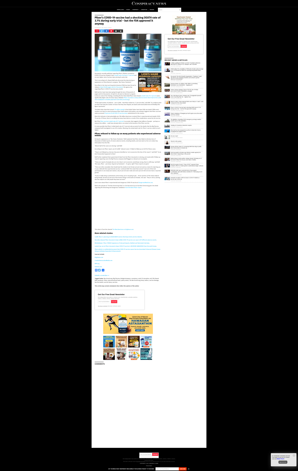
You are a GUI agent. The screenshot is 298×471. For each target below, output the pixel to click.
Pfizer (105, 280)
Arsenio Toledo (108, 27)
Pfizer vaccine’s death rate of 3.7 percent (112, 121)
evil (151, 278)
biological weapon (125, 278)
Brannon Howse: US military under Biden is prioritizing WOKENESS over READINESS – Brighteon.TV (184, 84)
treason (152, 9)
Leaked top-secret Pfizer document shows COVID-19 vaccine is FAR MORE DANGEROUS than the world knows (125, 246)
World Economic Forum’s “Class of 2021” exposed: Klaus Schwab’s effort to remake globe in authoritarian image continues (187, 165)
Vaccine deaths (99, 282)
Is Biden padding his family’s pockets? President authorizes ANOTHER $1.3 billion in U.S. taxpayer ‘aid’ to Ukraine (185, 63)
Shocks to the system (176, 141)
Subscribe (183, 469)
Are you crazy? (174, 136)
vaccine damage (154, 280)
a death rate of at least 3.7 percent (124, 75)
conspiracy (135, 9)
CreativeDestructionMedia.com (103, 260)
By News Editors (179, 92)
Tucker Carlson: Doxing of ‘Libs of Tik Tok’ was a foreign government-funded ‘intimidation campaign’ (184, 90)
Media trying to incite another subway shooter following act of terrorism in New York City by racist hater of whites (186, 159)
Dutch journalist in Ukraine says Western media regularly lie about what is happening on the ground (186, 153)
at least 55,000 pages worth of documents (111, 87)
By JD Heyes (178, 66)
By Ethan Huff (178, 80)
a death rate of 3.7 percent (148, 96)
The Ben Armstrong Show (136, 280)
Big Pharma (116, 278)
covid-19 (140, 278)
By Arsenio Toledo (179, 110)
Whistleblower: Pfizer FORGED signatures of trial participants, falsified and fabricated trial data (122, 243)
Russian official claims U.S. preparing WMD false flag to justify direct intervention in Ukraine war (186, 147)
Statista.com (98, 266)
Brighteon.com (129, 229)
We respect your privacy (141, 461)
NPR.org (97, 263)
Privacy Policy (149, 465)
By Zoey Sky (178, 180)
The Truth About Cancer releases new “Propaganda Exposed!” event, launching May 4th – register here (186, 96)
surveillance (120, 9)
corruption (144, 9)
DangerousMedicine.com (146, 182)
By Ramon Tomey (179, 86)
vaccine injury (108, 282)
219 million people (119, 109)
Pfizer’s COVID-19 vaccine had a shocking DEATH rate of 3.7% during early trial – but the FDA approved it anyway (186, 108)
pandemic (100, 280)
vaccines (114, 282)
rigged (128, 9)
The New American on (118, 229)
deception (146, 278)
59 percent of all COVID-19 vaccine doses (116, 113)
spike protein (125, 280)
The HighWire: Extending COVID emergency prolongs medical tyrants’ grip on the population (186, 120)
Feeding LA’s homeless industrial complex (181, 125)
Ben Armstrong (108, 278)
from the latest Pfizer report (133, 187)
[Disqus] (128, 385)
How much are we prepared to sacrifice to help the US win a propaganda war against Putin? (186, 130)
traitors (146, 280)
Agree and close (282, 462)
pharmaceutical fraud (114, 280)
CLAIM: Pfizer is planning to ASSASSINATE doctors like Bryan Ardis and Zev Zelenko (118, 237)
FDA (153, 278)
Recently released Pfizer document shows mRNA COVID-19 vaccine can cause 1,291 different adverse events (125, 240)
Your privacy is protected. (102, 306)
